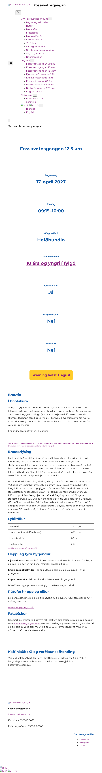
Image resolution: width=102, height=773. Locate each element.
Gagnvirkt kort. (27, 443)
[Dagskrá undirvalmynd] (32, 60)
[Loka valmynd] (18, 12)
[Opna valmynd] (10, 63)
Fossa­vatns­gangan (49, 5)
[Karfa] (9, 120)
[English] (12, 771)
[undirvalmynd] (41, 105)
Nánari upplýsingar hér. (21, 607)
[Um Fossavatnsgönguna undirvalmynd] (50, 19)
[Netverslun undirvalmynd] (35, 95)
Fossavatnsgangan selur (27, 623)
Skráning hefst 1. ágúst (51, 375)
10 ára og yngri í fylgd (51, 263)
